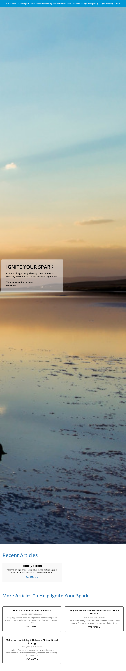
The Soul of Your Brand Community (32, 610)
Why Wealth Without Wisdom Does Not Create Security (94, 612)
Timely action (32, 566)
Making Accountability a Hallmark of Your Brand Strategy (32, 642)
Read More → (32, 577)
